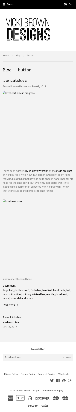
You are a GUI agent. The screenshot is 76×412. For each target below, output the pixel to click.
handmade (59, 290)
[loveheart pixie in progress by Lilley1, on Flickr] (38, 126)
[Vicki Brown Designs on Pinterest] (64, 381)
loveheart (62, 294)
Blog (18, 55)
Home (6, 55)
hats (5, 294)
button (19, 290)
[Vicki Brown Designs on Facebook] (58, 381)
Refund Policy (28, 374)
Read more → (10, 304)
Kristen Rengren (41, 294)
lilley (53, 294)
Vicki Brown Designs (28, 390)
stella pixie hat (64, 170)
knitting (27, 294)
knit (11, 294)
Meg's (29, 170)
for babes (36, 290)
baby (11, 290)
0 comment (9, 285)
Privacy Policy (11, 374)
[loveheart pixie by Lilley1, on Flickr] (38, 235)
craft (27, 290)
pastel (6, 298)
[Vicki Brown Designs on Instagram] (70, 381)
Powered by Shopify (53, 390)
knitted (18, 294)
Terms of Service (46, 374)
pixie (13, 298)
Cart (70, 4)
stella (20, 298)
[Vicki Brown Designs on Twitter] (52, 381)
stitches (28, 298)
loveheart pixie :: (15, 80)
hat (68, 290)
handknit (47, 290)
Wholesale (63, 374)
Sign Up (67, 357)
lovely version (41, 170)
